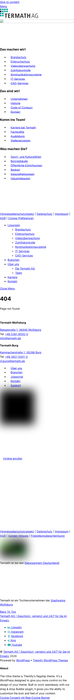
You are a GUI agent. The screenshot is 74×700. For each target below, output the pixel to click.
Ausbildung (18, 136)
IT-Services (18, 78)
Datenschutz (44, 213)
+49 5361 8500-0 (16, 334)
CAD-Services (19, 83)
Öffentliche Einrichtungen (26, 165)
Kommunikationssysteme (26, 74)
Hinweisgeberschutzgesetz (17, 213)
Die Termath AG (25, 268)
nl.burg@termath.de (12, 361)
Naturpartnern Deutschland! (42, 562)
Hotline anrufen (12, 458)
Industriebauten (20, 178)
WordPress (23, 660)
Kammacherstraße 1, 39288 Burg (20, 352)
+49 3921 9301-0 (16, 356)
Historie (15, 103)
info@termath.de (10, 338)
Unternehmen (19, 98)
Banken (15, 169)
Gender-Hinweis (18, 535)
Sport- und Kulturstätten (26, 156)
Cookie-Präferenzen (21, 218)
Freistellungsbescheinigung (48, 535)
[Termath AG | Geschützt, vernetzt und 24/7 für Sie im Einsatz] (19, 16)
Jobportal (17, 376)
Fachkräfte (17, 131)
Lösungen (14, 225)
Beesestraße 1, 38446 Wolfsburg (20, 329)
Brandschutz (18, 57)
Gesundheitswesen (22, 173)
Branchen (13, 259)
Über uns (13, 264)
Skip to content (9, 2)
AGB (3, 218)
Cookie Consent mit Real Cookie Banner (25, 697)
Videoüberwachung (23, 65)
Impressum (61, 213)
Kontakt (15, 111)
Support (16, 385)
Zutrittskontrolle (21, 70)
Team (18, 272)
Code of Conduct (21, 107)
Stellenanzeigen (20, 140)
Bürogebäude (19, 161)
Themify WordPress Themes (50, 660)
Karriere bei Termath (23, 127)
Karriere (12, 277)
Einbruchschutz (20, 61)
